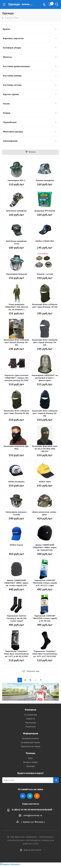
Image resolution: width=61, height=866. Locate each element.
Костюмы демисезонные (16, 66)
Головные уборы (12, 47)
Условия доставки (30, 742)
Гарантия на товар (30, 746)
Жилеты (7, 57)
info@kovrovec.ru (32, 815)
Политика (30, 726)
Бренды (30, 766)
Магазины (30, 722)
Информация (30, 733)
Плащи (6, 113)
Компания (30, 709)
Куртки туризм (11, 94)
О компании (30, 714)
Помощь (30, 753)
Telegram (30, 796)
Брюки (6, 29)
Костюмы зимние (12, 75)
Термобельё (9, 122)
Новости (30, 718)
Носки (6, 103)
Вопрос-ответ (30, 762)
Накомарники (10, 141)
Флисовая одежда (13, 131)
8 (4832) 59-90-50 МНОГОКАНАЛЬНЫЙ (32, 809)
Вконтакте (23, 796)
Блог (30, 758)
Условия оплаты (30, 738)
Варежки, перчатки (13, 38)
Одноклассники (37, 796)
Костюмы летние (12, 85)
